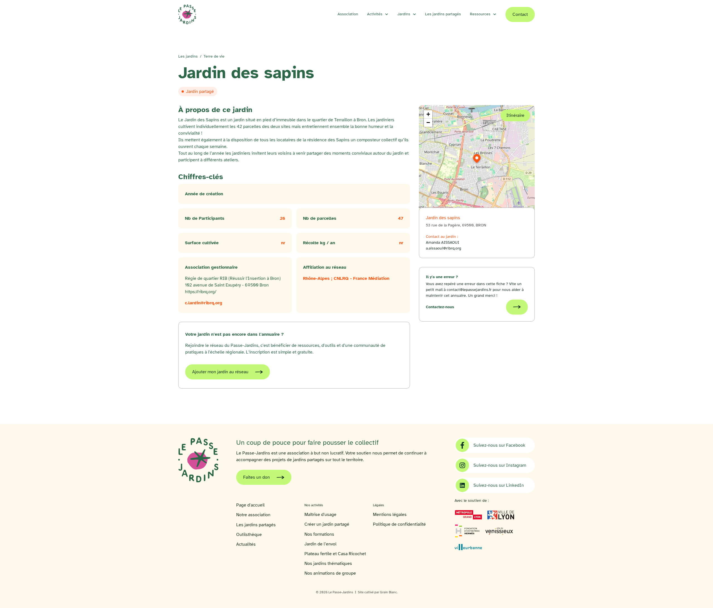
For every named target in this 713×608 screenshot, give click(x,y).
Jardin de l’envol (320, 544)
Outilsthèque (249, 534)
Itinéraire (515, 115)
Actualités (246, 544)
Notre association (253, 515)
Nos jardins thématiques (328, 563)
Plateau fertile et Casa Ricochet (335, 554)
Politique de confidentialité (399, 524)
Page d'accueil (250, 505)
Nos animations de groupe (330, 573)
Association (348, 14)
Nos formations (319, 534)
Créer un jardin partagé (326, 524)
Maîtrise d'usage (320, 514)
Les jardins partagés (443, 14)
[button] (378, 14)
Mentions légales (390, 514)
